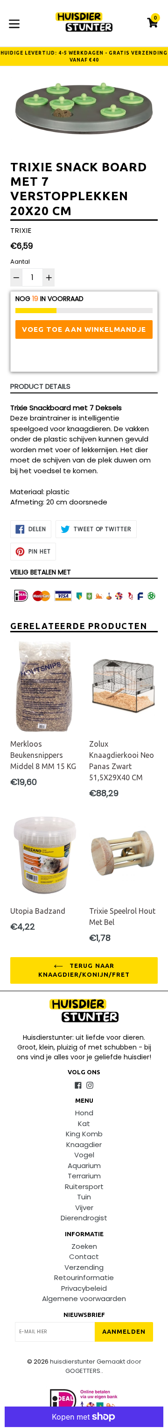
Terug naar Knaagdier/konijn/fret (84, 970)
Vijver (84, 1207)
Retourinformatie (84, 1277)
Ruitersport (84, 1186)
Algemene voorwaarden (84, 1298)
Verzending (84, 1267)
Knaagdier (84, 1144)
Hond (84, 1113)
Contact (84, 1256)
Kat (84, 1123)
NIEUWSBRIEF (84, 1314)
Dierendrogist (84, 1218)
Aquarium (84, 1165)
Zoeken (84, 1246)
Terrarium (84, 1176)
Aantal (20, 261)
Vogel (84, 1155)
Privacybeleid (84, 1288)
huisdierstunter (72, 1361)
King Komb (84, 1134)
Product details (40, 386)
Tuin (84, 1197)
